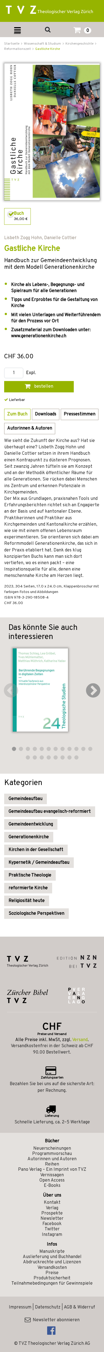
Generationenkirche (29, 837)
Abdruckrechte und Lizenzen (52, 1262)
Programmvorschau (52, 1154)
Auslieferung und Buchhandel (52, 1257)
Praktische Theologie (30, 875)
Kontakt (52, 1202)
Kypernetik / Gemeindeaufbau (39, 862)
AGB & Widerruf (79, 1307)
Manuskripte (52, 1251)
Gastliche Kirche (47, 49)
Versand (80, 1040)
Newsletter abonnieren (55, 1320)
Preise (52, 1273)
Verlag (52, 1208)
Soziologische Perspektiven (36, 913)
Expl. (31, 373)
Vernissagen (52, 1175)
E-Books (52, 1186)
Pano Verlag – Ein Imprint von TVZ (52, 1169)
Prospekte (52, 1213)
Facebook (52, 1224)
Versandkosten (52, 1268)
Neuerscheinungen (52, 1148)
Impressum (20, 1307)
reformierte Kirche (28, 888)
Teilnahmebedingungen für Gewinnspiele (52, 1283)
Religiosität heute (27, 901)
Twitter (52, 1229)
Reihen (52, 1164)
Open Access (52, 1180)
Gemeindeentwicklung (31, 824)
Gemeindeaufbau (25, 799)
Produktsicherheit (52, 1278)
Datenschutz (47, 1307)
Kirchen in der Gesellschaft (36, 850)
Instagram (52, 1235)
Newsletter (52, 1218)
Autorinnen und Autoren (52, 1159)
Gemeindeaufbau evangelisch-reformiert (50, 811)
